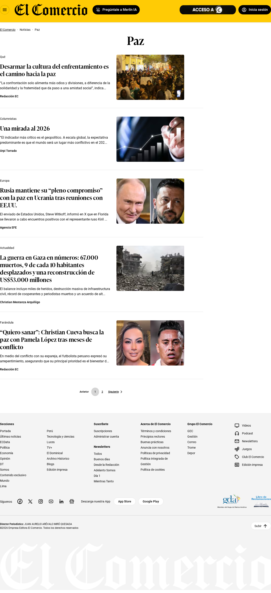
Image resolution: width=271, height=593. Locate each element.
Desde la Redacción (106, 464)
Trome (191, 447)
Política (5, 447)
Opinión (5, 458)
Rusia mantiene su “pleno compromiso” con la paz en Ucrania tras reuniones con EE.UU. (51, 197)
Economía (6, 453)
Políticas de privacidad (155, 453)
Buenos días (102, 459)
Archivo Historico (58, 458)
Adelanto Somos (104, 470)
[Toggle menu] (4, 9)
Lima (3, 486)
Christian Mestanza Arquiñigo (20, 302)
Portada (5, 431)
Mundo (4, 480)
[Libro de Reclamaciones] (261, 501)
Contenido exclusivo (13, 475)
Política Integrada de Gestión (154, 461)
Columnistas (8, 118)
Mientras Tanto (104, 481)
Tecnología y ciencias (60, 436)
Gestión (192, 436)
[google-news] (71, 501)
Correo (191, 442)
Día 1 (97, 475)
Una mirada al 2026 (25, 128)
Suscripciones (103, 431)
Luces (51, 442)
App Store (124, 501)
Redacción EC (9, 96)
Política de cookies (153, 469)
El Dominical (55, 453)
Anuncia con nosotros (155, 447)
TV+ (49, 447)
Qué (2, 57)
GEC (190, 431)
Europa (5, 180)
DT (2, 464)
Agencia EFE (8, 227)
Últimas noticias (10, 436)
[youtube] (51, 501)
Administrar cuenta (106, 436)
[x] (30, 501)
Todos (98, 453)
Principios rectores (153, 436)
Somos (4, 469)
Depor (191, 453)
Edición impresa (57, 469)
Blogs (50, 464)
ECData (5, 442)
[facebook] (19, 501)
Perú (50, 431)
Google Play (151, 501)
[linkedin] (61, 501)
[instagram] (40, 501)
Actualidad (7, 248)
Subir (257, 526)
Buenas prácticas (152, 442)
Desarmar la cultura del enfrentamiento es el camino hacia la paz (54, 70)
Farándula (7, 322)
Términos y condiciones (156, 431)
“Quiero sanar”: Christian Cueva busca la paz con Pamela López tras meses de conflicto (52, 339)
